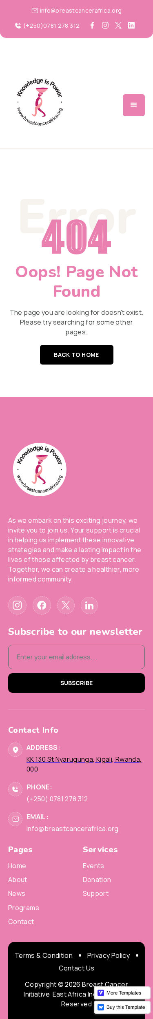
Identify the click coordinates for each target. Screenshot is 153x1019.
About (17, 880)
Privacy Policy (108, 955)
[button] (134, 105)
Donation (97, 880)
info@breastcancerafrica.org (73, 828)
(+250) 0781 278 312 (57, 798)
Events (93, 866)
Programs (23, 908)
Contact (21, 922)
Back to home (76, 354)
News (16, 893)
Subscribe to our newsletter (75, 632)
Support (96, 893)
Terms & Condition (44, 955)
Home (17, 866)
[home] (39, 105)
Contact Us (77, 968)
